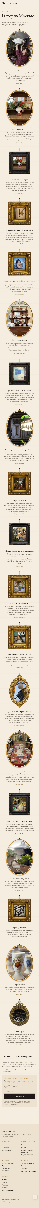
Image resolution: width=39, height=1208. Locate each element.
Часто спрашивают (8, 1190)
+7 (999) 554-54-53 (27, 1163)
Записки (24, 1145)
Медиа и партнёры (27, 1155)
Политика (5, 1185)
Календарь (5, 1147)
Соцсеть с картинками (28, 1171)
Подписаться (19, 1096)
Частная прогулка (8, 1163)
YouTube (24, 1168)
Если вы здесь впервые (10, 1145)
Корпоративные (7, 1166)
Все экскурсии (6, 1150)
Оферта (4, 1182)
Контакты (5, 1188)
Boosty (23, 1166)
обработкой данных (10, 1102)
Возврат (4, 1179)
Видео (23, 1147)
